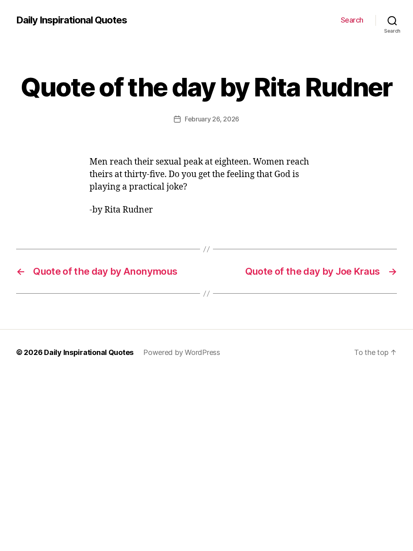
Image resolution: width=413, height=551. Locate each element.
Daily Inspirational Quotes (71, 20)
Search (352, 20)
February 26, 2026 (212, 119)
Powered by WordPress (181, 352)
